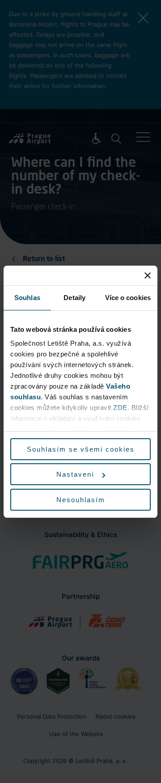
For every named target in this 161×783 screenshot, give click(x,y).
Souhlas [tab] (27, 297)
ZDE (120, 407)
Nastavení (75, 474)
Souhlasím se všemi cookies (81, 449)
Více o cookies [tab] (128, 297)
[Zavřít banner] (147, 275)
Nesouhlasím (80, 500)
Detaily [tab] (74, 297)
